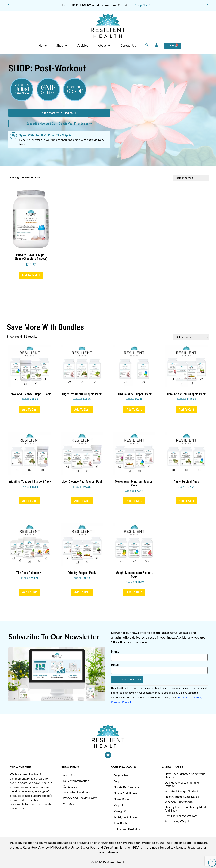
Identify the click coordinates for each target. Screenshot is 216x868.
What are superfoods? (179, 802)
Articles (82, 45)
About (102, 45)
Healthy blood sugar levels (182, 796)
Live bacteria (122, 823)
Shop (59, 45)
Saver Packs (122, 799)
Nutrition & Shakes (126, 817)
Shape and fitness (125, 793)
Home (42, 45)
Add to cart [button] (29, 409)
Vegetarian (121, 775)
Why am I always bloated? (181, 791)
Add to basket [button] (31, 275)
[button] (8, 4)
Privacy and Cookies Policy (80, 798)
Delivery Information (76, 781)
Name (116, 651)
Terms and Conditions (77, 792)
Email (116, 664)
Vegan (118, 781)
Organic (119, 805)
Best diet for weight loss (181, 816)
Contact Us (128, 45)
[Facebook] (108, 755)
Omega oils (121, 811)
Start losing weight (177, 821)
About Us (69, 775)
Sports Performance (127, 787)
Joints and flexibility (127, 829)
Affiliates (68, 803)
